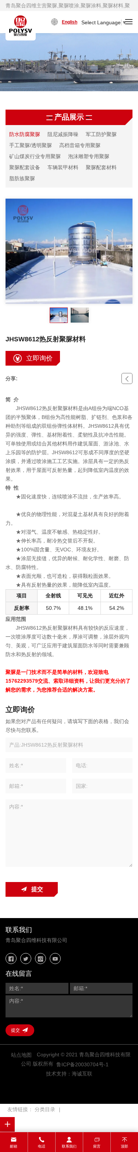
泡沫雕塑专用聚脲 (88, 156)
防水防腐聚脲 (24, 134)
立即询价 (39, 358)
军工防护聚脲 (101, 134)
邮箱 (13, 1146)
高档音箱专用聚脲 (79, 145)
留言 (96, 1146)
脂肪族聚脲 (22, 178)
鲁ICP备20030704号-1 (82, 1064)
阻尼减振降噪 (62, 134)
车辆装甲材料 (62, 167)
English (69, 22)
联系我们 (69, 1146)
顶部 (124, 1146)
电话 (41, 1146)
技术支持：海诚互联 (69, 1074)
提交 (37, 889)
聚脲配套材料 (101, 167)
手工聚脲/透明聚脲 (30, 145)
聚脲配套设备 (24, 167)
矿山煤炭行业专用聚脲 (35, 156)
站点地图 (21, 1055)
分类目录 (45, 1109)
